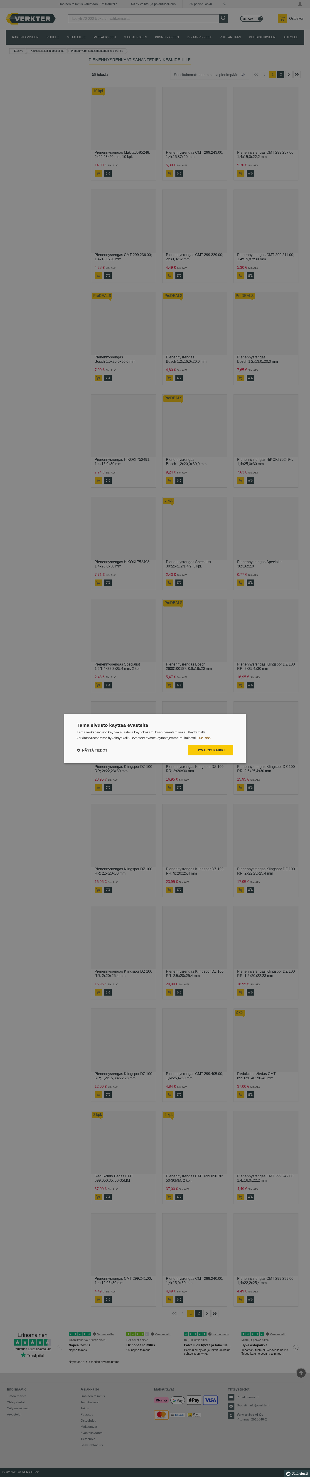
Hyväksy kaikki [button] (211, 750)
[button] (92, 750)
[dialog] (155, 738)
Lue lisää (204, 738)
